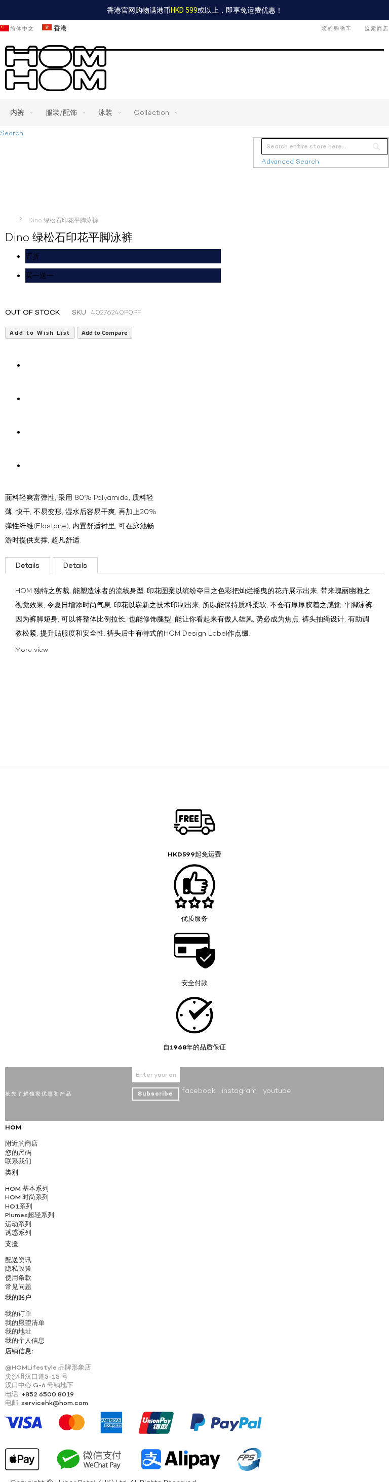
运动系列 (18, 1224)
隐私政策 (18, 1268)
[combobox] (324, 146)
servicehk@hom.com (54, 1402)
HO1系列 (18, 1206)
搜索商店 (377, 28)
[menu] (194, 112)
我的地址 (18, 1331)
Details (28, 565)
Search (11, 133)
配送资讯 (18, 1260)
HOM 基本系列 (27, 1188)
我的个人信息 (25, 1340)
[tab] (27, 565)
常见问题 (18, 1286)
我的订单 (18, 1313)
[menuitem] (19, 112)
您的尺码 (18, 1152)
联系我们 (18, 1161)
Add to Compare (105, 332)
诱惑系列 (18, 1232)
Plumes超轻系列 (29, 1215)
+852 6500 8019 (47, 1394)
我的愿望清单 (25, 1322)
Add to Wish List (40, 332)
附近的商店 (21, 1143)
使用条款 (18, 1277)
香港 (59, 28)
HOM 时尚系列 (27, 1197)
